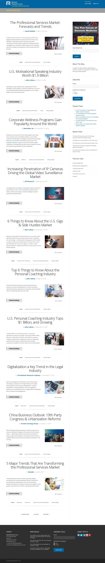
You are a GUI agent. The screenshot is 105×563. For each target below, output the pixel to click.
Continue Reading (14, 53)
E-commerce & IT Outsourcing (23, 261)
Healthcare (23, 159)
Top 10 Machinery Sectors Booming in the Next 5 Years (85, 143)
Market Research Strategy (80, 165)
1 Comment (59, 301)
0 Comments (59, 54)
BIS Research (29, 181)
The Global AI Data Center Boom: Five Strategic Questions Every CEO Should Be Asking (83, 136)
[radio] (86, 92)
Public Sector (23, 405)
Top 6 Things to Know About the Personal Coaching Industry (35, 272)
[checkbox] (86, 92)
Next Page (46, 514)
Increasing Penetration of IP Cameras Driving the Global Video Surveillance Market (35, 172)
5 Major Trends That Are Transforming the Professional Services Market (35, 465)
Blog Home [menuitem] (88, 3)
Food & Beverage (78, 168)
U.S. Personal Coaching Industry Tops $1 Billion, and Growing (35, 320)
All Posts (36, 514)
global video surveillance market (18, 188)
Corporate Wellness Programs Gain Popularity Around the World (35, 121)
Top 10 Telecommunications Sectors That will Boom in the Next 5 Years (85, 150)
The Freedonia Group (79, 173)
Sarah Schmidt (30, 31)
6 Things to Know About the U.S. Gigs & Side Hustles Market (35, 223)
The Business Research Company (28, 375)
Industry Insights (46, 62)
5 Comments (59, 102)
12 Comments (58, 349)
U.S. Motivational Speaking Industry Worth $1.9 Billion (35, 73)
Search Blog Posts (77, 48)
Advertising (19, 502)
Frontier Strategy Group (29, 424)
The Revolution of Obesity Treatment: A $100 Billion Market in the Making (84, 146)
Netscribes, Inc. (28, 128)
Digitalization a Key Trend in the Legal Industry (35, 368)
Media (42, 110)
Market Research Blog (13, 10)
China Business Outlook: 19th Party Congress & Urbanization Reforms (35, 417)
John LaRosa (30, 80)
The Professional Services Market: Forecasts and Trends (35, 24)
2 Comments (59, 494)
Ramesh (31, 472)
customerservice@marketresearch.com (15, 545)
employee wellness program (14, 142)
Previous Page (25, 514)
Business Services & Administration (32, 62)
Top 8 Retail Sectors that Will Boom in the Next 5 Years (85, 140)
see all (75, 176)
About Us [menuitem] (96, 3)
